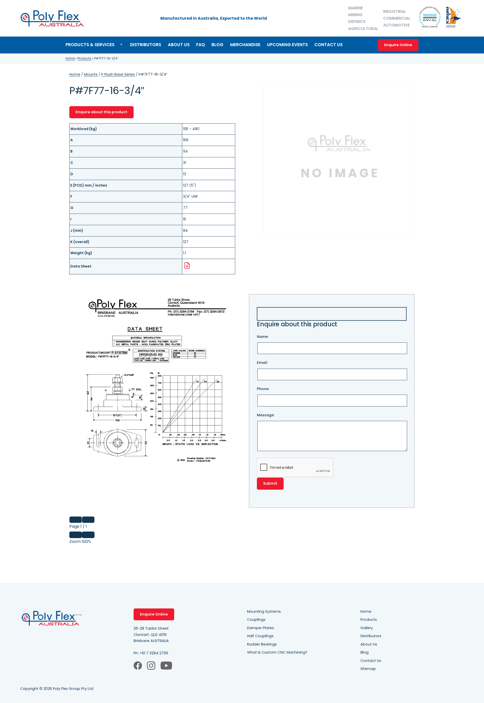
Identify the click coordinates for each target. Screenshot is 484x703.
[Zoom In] (88, 535)
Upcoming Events (287, 45)
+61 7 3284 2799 (154, 653)
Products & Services (90, 45)
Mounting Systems (264, 611)
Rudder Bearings (262, 644)
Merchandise (245, 45)
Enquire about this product (101, 111)
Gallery (366, 627)
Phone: (263, 388)
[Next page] (88, 519)
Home (70, 58)
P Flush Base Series (118, 74)
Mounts (91, 74)
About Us (179, 45)
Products (84, 58)
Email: (262, 362)
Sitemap (368, 668)
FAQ (200, 45)
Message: (266, 415)
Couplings (256, 619)
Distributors (145, 45)
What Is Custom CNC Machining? (277, 652)
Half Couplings (260, 635)
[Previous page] (75, 519)
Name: (262, 336)
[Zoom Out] (75, 535)
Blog (217, 45)
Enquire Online (398, 44)
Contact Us (328, 45)
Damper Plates (260, 627)
